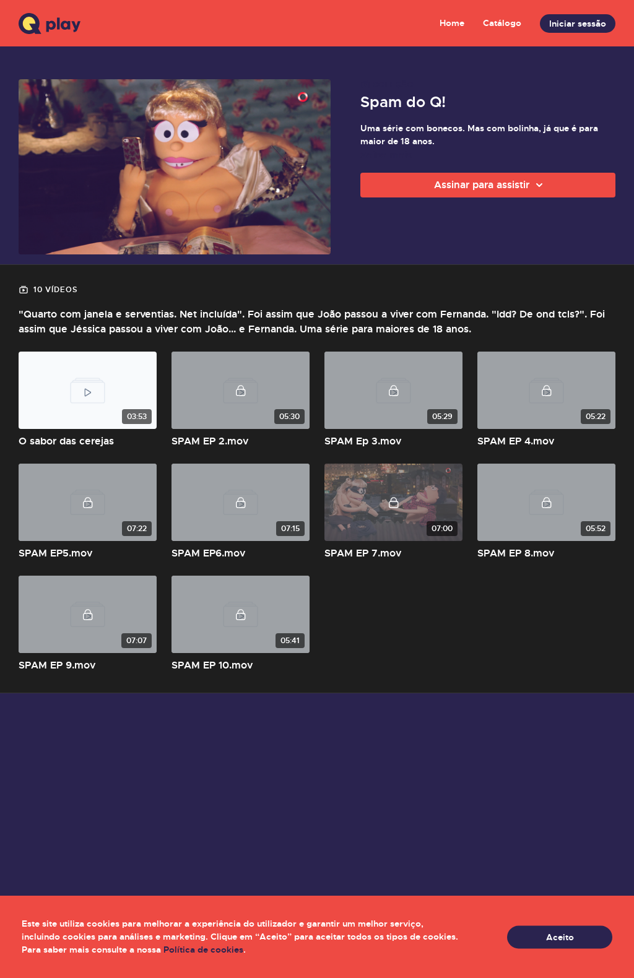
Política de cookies (203, 949)
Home (452, 22)
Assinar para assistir (481, 184)
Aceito (560, 936)
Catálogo (502, 22)
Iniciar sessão (577, 23)
